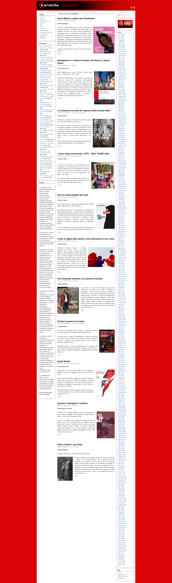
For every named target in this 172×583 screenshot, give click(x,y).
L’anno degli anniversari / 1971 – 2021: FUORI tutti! (83, 154)
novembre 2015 (122, 276)
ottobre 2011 (121, 368)
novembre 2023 (122, 96)
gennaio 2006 (121, 497)
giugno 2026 (121, 38)
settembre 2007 (122, 460)
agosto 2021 (121, 147)
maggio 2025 (121, 62)
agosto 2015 (121, 282)
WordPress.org (122, 578)
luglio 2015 (121, 283)
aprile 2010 (121, 401)
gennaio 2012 (121, 362)
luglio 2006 (121, 486)
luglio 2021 (121, 149)
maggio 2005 (121, 512)
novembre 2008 (122, 433)
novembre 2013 (122, 321)
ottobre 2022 (121, 121)
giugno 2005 (121, 510)
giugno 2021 (121, 151)
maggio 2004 (121, 534)
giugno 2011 (121, 375)
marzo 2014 (121, 313)
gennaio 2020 (121, 182)
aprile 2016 (121, 267)
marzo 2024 (121, 89)
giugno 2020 (121, 173)
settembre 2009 (122, 415)
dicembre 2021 (122, 139)
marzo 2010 (121, 403)
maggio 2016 (121, 265)
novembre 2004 (122, 523)
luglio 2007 (121, 463)
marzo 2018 (121, 224)
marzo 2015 (121, 291)
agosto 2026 (121, 34)
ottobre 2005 (121, 503)
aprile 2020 (121, 177)
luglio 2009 (121, 418)
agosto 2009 (121, 416)
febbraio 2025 (121, 68)
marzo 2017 (121, 246)
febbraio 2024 (121, 91)
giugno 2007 (121, 465)
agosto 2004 (121, 529)
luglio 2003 (121, 553)
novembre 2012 (122, 343)
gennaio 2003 (121, 564)
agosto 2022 (121, 124)
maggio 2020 (121, 175)
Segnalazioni (43, 36)
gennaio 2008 (121, 452)
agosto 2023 (121, 102)
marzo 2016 (121, 269)
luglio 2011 (121, 373)
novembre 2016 (122, 254)
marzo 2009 (121, 426)
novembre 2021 (122, 141)
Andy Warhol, (76, 18)
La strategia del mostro (46, 130)
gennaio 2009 (121, 430)
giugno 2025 (121, 61)
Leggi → (59, 53)
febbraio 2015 (121, 293)
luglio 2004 (121, 531)
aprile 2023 (121, 109)
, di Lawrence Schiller (80, 279)
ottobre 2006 (121, 480)
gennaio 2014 (121, 317)
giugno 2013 (121, 330)
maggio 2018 (121, 220)
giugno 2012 (121, 353)
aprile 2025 (121, 64)
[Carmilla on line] (86, 5)
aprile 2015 (121, 289)
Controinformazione (45, 21)
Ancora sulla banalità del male (72, 195)
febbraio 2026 (121, 46)
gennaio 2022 (121, 137)
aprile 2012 (121, 357)
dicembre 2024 (122, 72)
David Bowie (63, 361)
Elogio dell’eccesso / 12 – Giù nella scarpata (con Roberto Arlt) (46, 104)
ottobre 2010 (121, 390)
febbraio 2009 (121, 428)
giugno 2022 (121, 128)
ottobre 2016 (121, 255)
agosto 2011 (121, 372)
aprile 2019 (121, 199)
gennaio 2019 (121, 205)
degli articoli (122, 574)
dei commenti (123, 576)
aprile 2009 (121, 424)
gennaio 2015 (121, 295)
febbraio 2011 (121, 383)
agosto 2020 (121, 169)
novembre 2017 (122, 231)
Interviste (42, 23)
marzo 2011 (121, 381)
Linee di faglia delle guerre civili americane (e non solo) (85, 239)
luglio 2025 (121, 59)
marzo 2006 (121, 493)
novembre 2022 (122, 119)
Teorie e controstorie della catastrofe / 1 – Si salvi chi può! (47, 143)
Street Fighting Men (45, 171)
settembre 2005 (122, 504)
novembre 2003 (122, 546)
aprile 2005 (121, 514)
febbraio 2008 (121, 450)
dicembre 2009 (122, 409)
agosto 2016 (121, 259)
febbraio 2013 (121, 338)
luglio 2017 (121, 239)
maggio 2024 (121, 85)
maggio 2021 (121, 152)
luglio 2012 (121, 351)
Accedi (120, 573)
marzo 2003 (121, 561)
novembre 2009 (122, 411)
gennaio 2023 (121, 115)
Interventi (81, 156)
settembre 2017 (122, 235)
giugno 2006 (121, 488)
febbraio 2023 (121, 113)
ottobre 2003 (121, 548)
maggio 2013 (121, 332)
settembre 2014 (122, 302)
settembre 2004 (122, 527)
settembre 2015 (122, 280)
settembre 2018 (122, 212)
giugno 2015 (121, 285)
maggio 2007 (121, 467)
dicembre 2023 (122, 94)
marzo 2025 (121, 66)
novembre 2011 (122, 366)
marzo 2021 (121, 156)
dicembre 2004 (122, 521)
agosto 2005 (121, 506)
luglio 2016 (121, 261)
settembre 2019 (122, 190)
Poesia (41, 26)
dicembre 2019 (122, 184)
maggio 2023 (121, 107)
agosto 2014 (121, 304)
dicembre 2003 (122, 544)
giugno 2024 (121, 83)
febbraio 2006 (121, 495)
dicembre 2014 (122, 297)
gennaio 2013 (121, 340)
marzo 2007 (121, 471)
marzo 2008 (121, 448)
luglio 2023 (121, 104)
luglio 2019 (121, 194)
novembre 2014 (122, 298)
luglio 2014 (121, 306)
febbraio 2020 (121, 180)
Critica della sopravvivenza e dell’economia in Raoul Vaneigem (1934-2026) (47, 59)
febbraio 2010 (121, 405)
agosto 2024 (121, 79)
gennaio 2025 (121, 70)
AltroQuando (43, 38)
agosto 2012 (121, 349)
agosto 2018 (121, 214)
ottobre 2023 (121, 98)
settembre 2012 (122, 347)
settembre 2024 (122, 77)
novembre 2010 (122, 388)
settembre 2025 (122, 55)
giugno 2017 (121, 240)
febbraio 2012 (121, 360)
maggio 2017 (121, 242)
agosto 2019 (121, 192)
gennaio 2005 (121, 519)
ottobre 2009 (121, 413)
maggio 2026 (121, 40)
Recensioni (73, 20)
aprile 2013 (121, 334)
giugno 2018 (121, 218)
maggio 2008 (121, 445)
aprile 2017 (121, 244)
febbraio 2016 (121, 270)
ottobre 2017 (121, 233)
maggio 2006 (121, 490)
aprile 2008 (121, 446)
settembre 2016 (122, 257)
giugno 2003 (121, 555)
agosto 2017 (121, 237)
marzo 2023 (121, 111)
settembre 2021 (122, 145)
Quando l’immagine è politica (72, 403)
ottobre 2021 (121, 143)
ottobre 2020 (121, 166)
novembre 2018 (122, 209)
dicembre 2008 (122, 431)
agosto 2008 (121, 439)
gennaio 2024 (121, 92)
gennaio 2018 (121, 227)
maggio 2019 (121, 197)
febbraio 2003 (121, 563)
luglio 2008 (121, 441)
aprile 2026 (121, 42)
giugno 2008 (121, 443)
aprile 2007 (121, 469)
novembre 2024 (122, 74)
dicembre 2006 (122, 476)
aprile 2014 (121, 312)
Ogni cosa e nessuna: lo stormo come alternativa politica (46, 162)
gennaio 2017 (121, 250)
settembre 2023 (122, 100)
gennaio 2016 (121, 272)
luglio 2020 (121, 171)
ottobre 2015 (121, 278)
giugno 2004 (121, 533)
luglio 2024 (121, 81)
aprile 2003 (121, 559)
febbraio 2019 (121, 203)
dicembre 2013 (122, 319)
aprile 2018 (121, 222)
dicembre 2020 (122, 162)
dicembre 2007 (122, 454)
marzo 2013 (121, 336)
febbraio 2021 (121, 158)
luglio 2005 (121, 508)
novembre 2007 (122, 456)
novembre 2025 (122, 51)
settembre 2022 (122, 122)
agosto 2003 (121, 551)
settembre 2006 (122, 482)
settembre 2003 (122, 549)
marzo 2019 (121, 201)
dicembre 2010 (122, 387)
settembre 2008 (122, 437)
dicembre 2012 (122, 342)
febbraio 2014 (121, 315)
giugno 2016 (121, 263)
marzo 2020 (121, 179)
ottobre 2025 (121, 53)
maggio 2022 (121, 130)
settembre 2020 (122, 167)
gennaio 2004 (121, 542)
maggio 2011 (121, 377)
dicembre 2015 (122, 274)
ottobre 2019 (121, 188)
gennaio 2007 (121, 475)
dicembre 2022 (122, 117)
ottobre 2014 (121, 300)
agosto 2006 (121, 484)
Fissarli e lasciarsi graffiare (47, 85)
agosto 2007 (121, 461)
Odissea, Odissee (44, 126)
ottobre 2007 (121, 458)
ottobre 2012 (121, 345)
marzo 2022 (121, 134)
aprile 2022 (121, 132)
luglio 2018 (121, 216)
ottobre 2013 (121, 323)
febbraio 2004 (121, 540)
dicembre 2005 (122, 499)
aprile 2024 (121, 87)
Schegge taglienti (44, 30)
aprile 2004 (121, 536)
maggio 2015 (121, 287)
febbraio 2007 (121, 473)
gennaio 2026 (121, 48)
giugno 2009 (121, 420)
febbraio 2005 (121, 518)
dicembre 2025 (122, 49)
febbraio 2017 (121, 248)
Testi (41, 25)
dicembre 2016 (122, 252)
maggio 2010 (121, 400)
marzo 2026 (121, 44)
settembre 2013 (122, 325)
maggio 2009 (121, 422)
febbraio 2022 (121, 136)
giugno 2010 (121, 398)
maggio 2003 (121, 557)
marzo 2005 (121, 516)
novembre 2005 (122, 501)
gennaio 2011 (121, 385)
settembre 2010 (122, 392)
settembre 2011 (122, 370)
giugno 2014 (121, 308)
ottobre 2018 (121, 210)
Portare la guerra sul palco (70, 321)
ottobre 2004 (121, 525)
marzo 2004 (121, 538)
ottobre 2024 (121, 76)
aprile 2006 (121, 491)
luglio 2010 (121, 396)
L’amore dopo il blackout (46, 147)
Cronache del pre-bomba (46, 32)
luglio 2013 (121, 328)
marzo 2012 (121, 358)
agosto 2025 (121, 57)
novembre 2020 (122, 164)
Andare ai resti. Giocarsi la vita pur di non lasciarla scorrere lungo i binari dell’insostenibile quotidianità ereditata (47, 77)
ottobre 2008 (121, 435)
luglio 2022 (121, 126)
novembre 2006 (122, 478)
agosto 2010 (121, 394)
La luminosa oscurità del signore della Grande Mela (83, 110)
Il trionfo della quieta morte (47, 134)
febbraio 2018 (121, 225)
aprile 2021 (121, 154)
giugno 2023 (121, 106)
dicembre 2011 (122, 364)
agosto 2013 (121, 327)
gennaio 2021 (121, 160)
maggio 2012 (121, 355)
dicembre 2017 (122, 229)
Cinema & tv (75, 281)
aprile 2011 (121, 379)
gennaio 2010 (121, 407)
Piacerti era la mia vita (45, 89)
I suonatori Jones (76, 112)
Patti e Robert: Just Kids (69, 444)
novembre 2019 (122, 186)
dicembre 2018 (122, 207)
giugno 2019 (121, 195)
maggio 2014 (121, 310)
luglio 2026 (121, 36)
